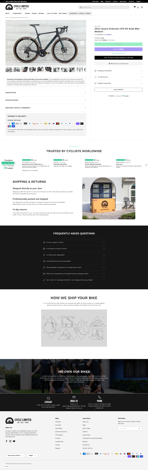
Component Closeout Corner (80, 13)
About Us (108, 1)
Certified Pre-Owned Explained (92, 438)
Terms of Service (27, 463)
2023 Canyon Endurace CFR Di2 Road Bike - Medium (19, 17)
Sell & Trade (86, 428)
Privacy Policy (19, 463)
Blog (102, 1)
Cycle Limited (12, 463)
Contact (115, 1)
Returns (85, 441)
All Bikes (58, 422)
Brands (41, 13)
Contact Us (86, 445)
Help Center (123, 1)
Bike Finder (63, 13)
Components (17, 13)
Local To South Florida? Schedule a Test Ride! (118, 57)
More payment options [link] (119, 53)
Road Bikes (58, 428)
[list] (46, 43)
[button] (141, 7)
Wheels (34, 13)
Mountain (58, 425)
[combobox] (104, 7)
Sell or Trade (52, 13)
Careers (85, 431)
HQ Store (131, 1)
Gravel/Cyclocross (61, 431)
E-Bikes (57, 438)
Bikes (7, 13)
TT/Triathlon (59, 435)
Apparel (57, 448)
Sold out (118, 44)
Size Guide (95, 1)
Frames (27, 13)
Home (6, 17)
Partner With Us (87, 448)
